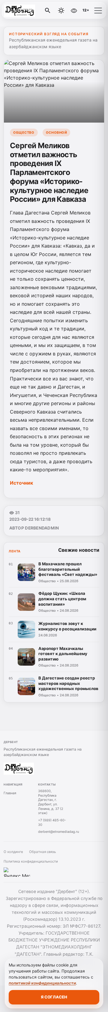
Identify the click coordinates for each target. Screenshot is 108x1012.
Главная (10, 793)
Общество (23, 132)
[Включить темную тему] (61, 10)
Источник (22, 483)
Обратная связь (42, 852)
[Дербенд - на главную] (29, 10)
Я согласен (54, 997)
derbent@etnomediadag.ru (58, 831)
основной (56, 132)
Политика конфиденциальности (31, 861)
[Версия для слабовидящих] (74, 10)
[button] (98, 10)
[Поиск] (47, 10)
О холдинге (13, 852)
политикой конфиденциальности (42, 983)
